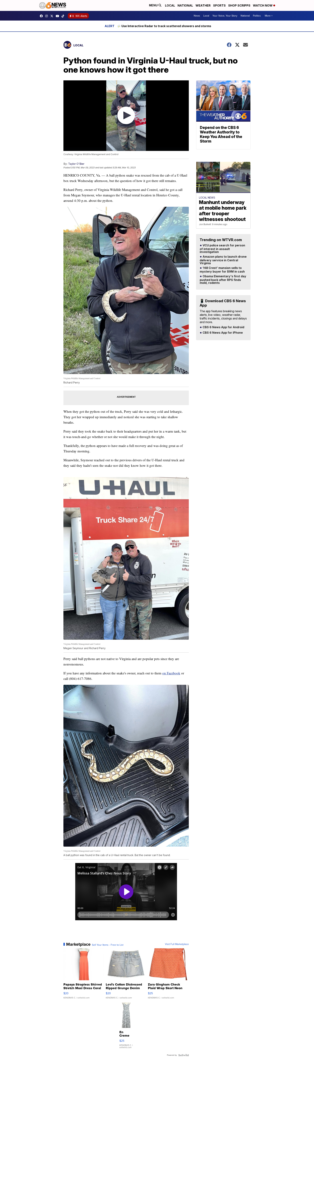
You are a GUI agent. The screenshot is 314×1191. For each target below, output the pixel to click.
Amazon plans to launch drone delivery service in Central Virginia (223, 260)
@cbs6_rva (64, 16)
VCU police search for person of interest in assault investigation (222, 249)
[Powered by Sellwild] (183, 1055)
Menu (153, 5)
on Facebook (171, 673)
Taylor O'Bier (76, 163)
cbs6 (47, 16)
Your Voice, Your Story (224, 16)
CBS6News (42, 16)
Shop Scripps (239, 5)
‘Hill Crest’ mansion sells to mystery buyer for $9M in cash (222, 269)
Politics (257, 16)
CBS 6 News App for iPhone (222, 332)
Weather (203, 5)
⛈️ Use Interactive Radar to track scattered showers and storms (164, 26)
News (197, 16)
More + (269, 16)
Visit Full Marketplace (177, 944)
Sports (219, 5)
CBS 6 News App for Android (223, 327)
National (185, 5)
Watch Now (263, 5)
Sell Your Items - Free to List (107, 945)
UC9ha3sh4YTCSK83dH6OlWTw (58, 16)
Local (170, 5)
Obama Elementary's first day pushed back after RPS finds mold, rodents (223, 280)
